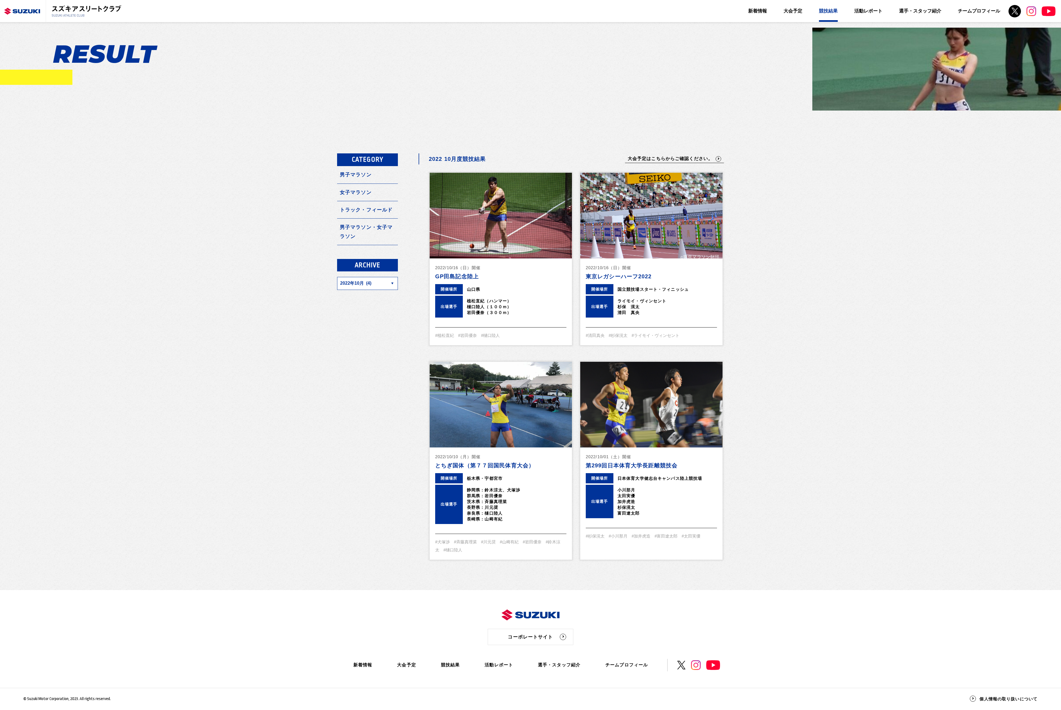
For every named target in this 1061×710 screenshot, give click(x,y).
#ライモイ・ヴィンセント (655, 335)
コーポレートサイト (530, 637)
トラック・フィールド (366, 210)
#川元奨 (488, 541)
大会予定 (793, 11)
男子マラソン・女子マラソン (366, 231)
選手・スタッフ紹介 (920, 11)
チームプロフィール (979, 11)
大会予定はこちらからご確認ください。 (670, 158)
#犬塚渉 (442, 541)
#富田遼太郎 (666, 536)
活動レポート (868, 11)
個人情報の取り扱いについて (1008, 698)
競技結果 (828, 11)
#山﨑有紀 (509, 541)
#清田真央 (595, 335)
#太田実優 (691, 536)
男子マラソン (356, 174)
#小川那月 (618, 536)
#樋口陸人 (490, 335)
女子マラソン (356, 192)
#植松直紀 (444, 335)
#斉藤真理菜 (465, 541)
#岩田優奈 (467, 335)
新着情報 (757, 11)
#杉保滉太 (618, 335)
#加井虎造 (641, 536)
